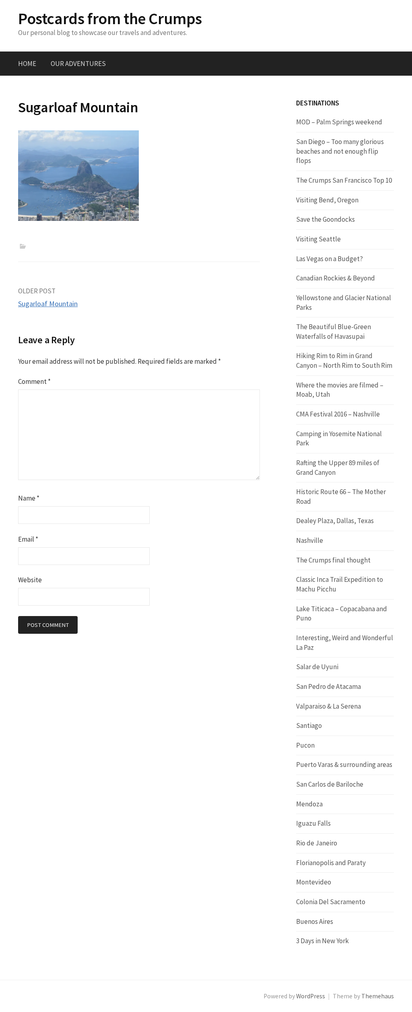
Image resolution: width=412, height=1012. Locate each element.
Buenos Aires (314, 921)
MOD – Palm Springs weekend (339, 121)
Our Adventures (78, 63)
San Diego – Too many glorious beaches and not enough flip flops (340, 151)
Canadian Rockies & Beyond (335, 278)
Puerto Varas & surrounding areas (344, 764)
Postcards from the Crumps (110, 18)
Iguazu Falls (313, 823)
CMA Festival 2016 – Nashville (338, 414)
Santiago (309, 725)
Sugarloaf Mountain (48, 303)
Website (30, 579)
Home (27, 63)
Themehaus (377, 996)
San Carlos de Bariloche (329, 784)
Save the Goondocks (325, 219)
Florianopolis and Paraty (331, 862)
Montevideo (313, 882)
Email (28, 539)
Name (28, 498)
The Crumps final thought (333, 560)
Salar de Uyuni (317, 666)
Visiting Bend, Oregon (327, 200)
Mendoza (309, 804)
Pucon (305, 745)
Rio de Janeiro (316, 843)
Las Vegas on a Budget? (329, 258)
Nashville (309, 540)
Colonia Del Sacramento (330, 901)
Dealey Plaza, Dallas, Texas (335, 520)
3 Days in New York (322, 940)
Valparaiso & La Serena (328, 706)
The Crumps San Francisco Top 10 (344, 180)
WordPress (310, 996)
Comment (34, 381)
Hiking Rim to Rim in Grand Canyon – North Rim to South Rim (344, 360)
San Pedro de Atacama (328, 686)
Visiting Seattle (318, 239)
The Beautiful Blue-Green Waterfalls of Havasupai (333, 331)
